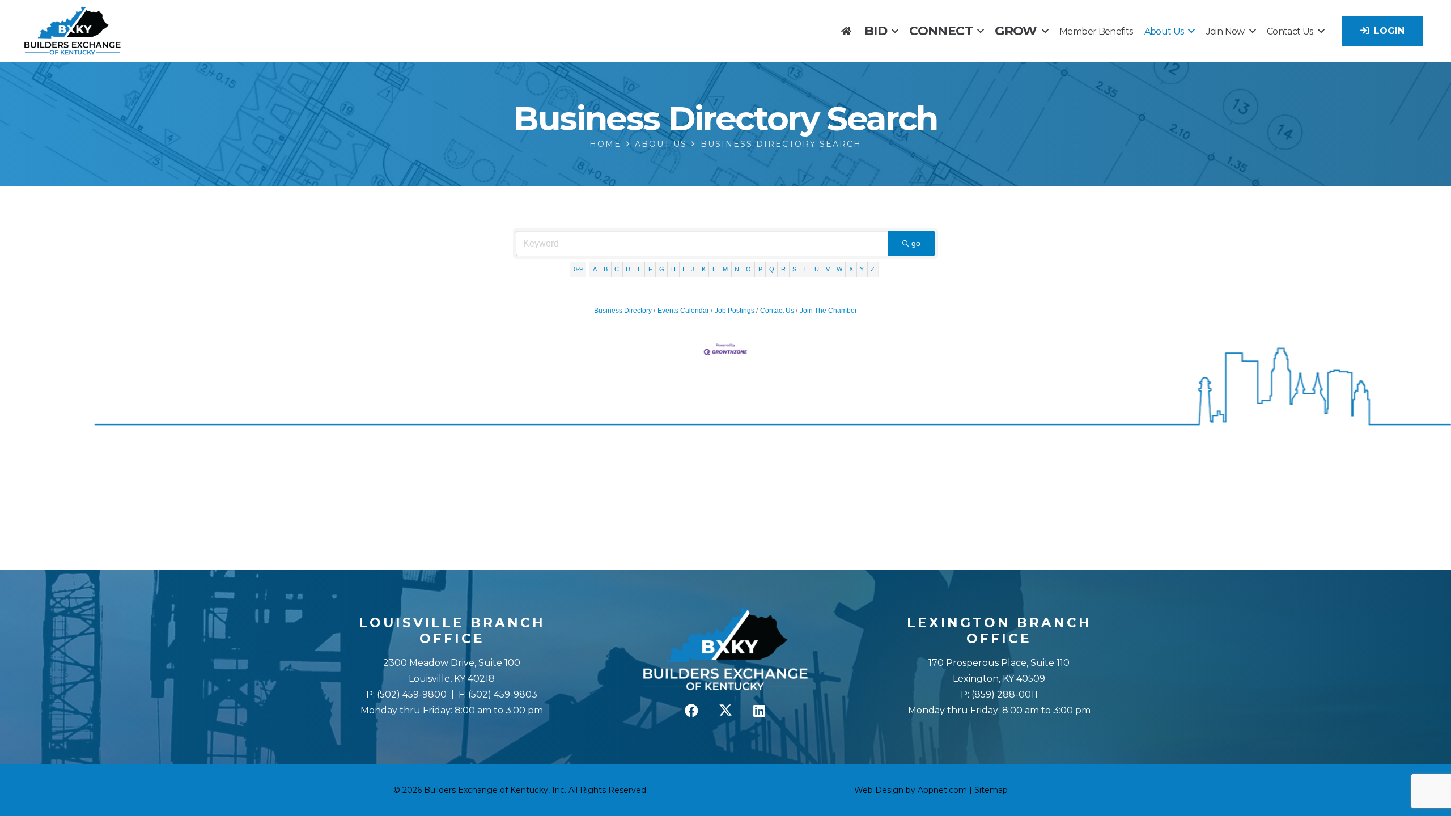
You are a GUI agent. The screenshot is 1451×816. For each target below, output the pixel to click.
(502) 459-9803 (502, 694)
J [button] (692, 269)
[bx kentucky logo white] (726, 650)
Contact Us (777, 310)
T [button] (805, 269)
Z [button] (873, 269)
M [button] (725, 269)
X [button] (851, 269)
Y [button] (862, 269)
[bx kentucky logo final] (72, 31)
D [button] (628, 269)
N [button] (737, 269)
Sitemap (991, 790)
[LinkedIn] (760, 711)
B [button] (606, 269)
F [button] (650, 269)
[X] (725, 711)
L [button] (714, 269)
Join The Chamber (828, 310)
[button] (895, 31)
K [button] (704, 269)
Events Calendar (683, 310)
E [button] (640, 269)
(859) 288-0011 (1003, 694)
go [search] (915, 243)
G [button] (661, 269)
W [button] (839, 269)
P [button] (760, 269)
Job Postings (734, 310)
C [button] (616, 269)
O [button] (748, 269)
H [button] (673, 269)
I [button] (683, 269)
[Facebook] (691, 711)
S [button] (794, 269)
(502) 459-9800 (412, 694)
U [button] (816, 269)
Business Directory (623, 310)
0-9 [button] (578, 269)
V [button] (828, 269)
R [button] (783, 269)
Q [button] (771, 269)
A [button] (595, 269)
